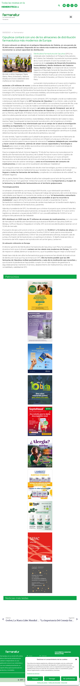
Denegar (52, 679)
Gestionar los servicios (33, 673)
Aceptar (35, 679)
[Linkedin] (75, 5)
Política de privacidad (54, 682)
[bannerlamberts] (40, 295)
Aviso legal (64, 682)
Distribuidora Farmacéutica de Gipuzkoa (49, 54)
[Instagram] (72, 5)
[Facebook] (64, 5)
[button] (76, 659)
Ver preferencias (69, 679)
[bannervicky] (40, 578)
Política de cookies (42, 682)
